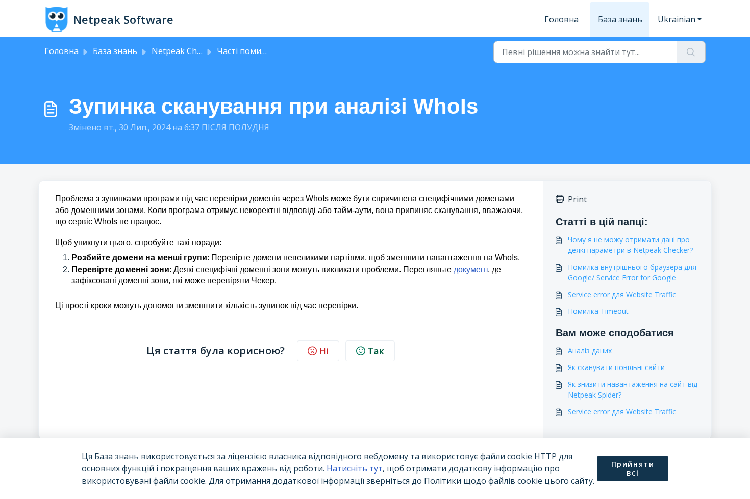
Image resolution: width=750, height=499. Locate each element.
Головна (561, 19)
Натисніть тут (355, 468)
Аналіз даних (590, 350)
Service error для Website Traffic (622, 294)
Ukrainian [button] (676, 19)
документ (471, 269)
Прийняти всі (633, 468)
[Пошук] (691, 52)
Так (375, 351)
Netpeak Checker (185, 51)
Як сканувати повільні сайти (616, 367)
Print (577, 199)
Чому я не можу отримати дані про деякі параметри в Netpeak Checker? (630, 244)
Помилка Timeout (598, 311)
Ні (324, 351)
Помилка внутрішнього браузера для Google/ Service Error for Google (632, 272)
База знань (620, 19)
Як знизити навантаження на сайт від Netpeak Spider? (632, 389)
